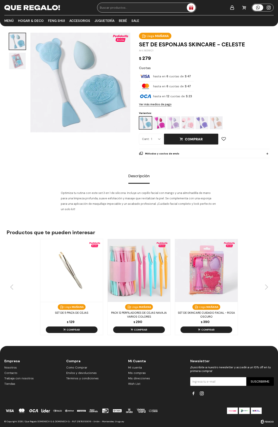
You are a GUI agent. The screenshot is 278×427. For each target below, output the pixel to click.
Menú (9, 21)
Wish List (134, 384)
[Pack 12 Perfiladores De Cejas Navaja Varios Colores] (139, 270)
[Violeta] (201, 122)
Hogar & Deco (31, 21)
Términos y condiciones (82, 378)
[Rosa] (187, 122)
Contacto (10, 373)
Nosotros (10, 367)
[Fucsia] (159, 122)
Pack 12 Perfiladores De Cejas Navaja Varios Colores (139, 314)
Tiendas (9, 384)
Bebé (123, 21)
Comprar (194, 139)
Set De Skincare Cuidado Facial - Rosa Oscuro (206, 314)
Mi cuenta (135, 367)
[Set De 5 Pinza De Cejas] (71, 270)
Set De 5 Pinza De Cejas (71, 313)
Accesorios (79, 21)
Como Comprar (76, 367)
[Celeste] (145, 122)
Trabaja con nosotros (19, 378)
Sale (135, 21)
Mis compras (137, 373)
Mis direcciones (139, 378)
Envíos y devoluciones (81, 373)
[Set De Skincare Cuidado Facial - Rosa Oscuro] (206, 270)
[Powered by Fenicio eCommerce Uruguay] (267, 421)
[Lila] (173, 122)
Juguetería (104, 21)
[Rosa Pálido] (216, 122)
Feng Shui (56, 21)
